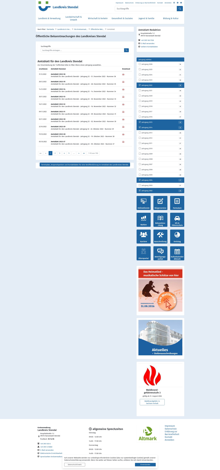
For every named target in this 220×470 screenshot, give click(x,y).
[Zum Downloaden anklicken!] (123, 74)
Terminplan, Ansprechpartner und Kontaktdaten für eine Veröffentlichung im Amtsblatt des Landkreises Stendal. (85, 164)
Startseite (50, 29)
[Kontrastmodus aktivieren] (177, 2)
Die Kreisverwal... (80, 29)
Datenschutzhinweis (75, 464)
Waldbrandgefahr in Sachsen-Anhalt (152, 402)
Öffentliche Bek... (97, 29)
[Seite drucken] (181, 2)
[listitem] (160, 64)
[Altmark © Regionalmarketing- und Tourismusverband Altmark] (148, 433)
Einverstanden (145, 464)
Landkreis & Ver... (64, 29)
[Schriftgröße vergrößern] (174, 2)
